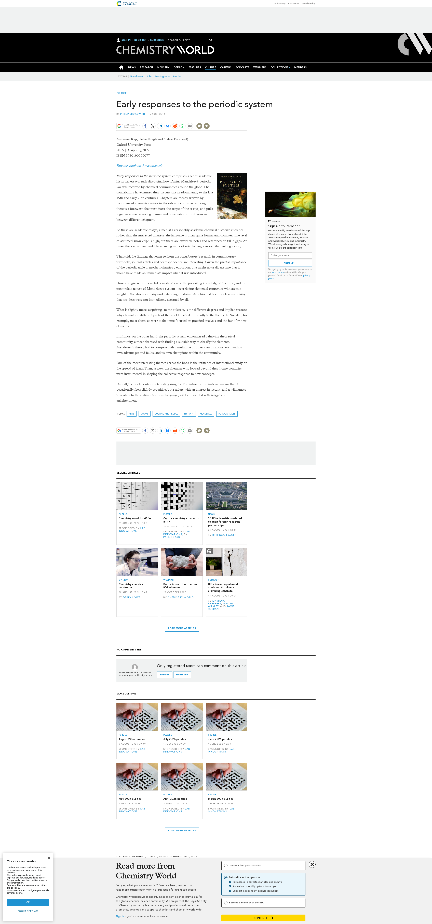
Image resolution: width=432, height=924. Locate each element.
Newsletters (136, 76)
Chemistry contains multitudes (131, 585)
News (211, 514)
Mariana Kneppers (216, 602)
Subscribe (157, 40)
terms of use (278, 272)
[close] (247, 118)
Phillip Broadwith (132, 114)
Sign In (126, 40)
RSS (193, 856)
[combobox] (189, 40)
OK (28, 902)
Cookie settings (28, 911)
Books (144, 414)
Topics (151, 856)
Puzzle (123, 514)
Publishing (280, 3)
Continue (261, 918)
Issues (162, 856)
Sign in (120, 916)
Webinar (168, 580)
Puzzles (177, 76)
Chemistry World (181, 597)
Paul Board (171, 537)
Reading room (162, 76)
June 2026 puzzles (220, 739)
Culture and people (166, 414)
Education (293, 3)
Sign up (289, 263)
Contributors (178, 856)
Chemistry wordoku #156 (135, 518)
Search (211, 40)
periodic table (227, 414)
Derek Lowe (131, 597)
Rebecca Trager (224, 535)
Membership (309, 3)
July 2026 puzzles (174, 739)
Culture (121, 93)
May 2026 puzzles (130, 798)
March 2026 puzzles (220, 798)
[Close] (49, 858)
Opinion (123, 580)
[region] (28, 887)
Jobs (149, 76)
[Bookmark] (207, 126)
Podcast (213, 580)
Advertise (137, 856)
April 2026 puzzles (175, 798)
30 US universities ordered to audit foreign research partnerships (225, 522)
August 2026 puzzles (132, 739)
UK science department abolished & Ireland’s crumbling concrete (223, 587)
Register (140, 40)
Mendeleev (206, 414)
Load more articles (182, 628)
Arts (131, 414)
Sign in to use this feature (231, 118)
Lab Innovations (132, 529)
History (189, 414)
